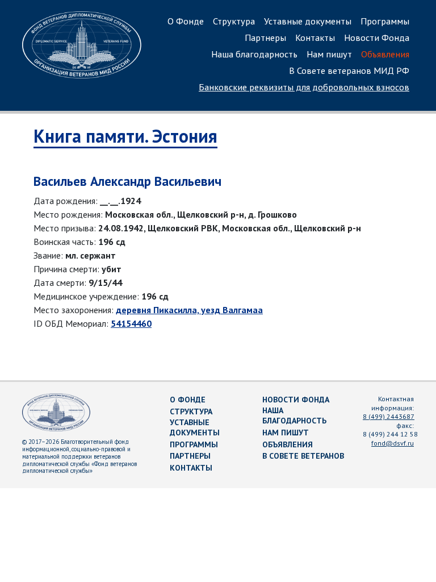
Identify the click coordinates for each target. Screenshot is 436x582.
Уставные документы (307, 21)
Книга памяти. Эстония (125, 136)
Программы (384, 21)
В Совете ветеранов (303, 456)
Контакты (315, 37)
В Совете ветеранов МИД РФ (349, 70)
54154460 (131, 323)
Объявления (385, 54)
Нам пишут (329, 54)
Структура (234, 21)
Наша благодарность (254, 54)
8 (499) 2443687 (388, 416)
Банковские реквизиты (304, 87)
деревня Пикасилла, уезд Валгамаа (189, 309)
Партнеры (265, 37)
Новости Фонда (376, 37)
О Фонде (185, 21)
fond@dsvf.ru (392, 443)
